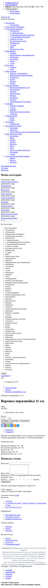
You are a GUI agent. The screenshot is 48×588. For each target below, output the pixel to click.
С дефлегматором (16, 33)
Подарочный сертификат (14, 27)
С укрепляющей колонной (20, 37)
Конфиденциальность (13, 519)
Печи (12, 148)
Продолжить (6, 482)
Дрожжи (13, 53)
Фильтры (13, 162)
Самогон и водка (16, 39)
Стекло (12, 108)
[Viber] (5, 425)
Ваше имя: (5, 463)
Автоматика (10, 23)
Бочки (12, 118)
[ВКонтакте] (11, 425)
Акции (8, 538)
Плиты (12, 79)
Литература (14, 77)
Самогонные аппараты (14, 29)
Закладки (8, 531)
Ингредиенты (15, 94)
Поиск (4, 373)
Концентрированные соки (20, 87)
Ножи (12, 146)
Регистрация (14, 11)
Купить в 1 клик (7, 423)
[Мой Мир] (18, 425)
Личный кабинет (11, 9)
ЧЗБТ (12, 47)
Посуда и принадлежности (20, 150)
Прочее (12, 83)
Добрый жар (14, 43)
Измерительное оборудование (21, 75)
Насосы (13, 160)
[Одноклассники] (14, 425)
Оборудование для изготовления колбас (25, 132)
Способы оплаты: (7, 495)
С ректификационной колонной (22, 35)
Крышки (13, 110)
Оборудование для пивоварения (22, 55)
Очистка (13, 100)
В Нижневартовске (12, 544)
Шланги (13, 81)
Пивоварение (10, 51)
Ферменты (14, 98)
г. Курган (8, 501)
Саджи (12, 154)
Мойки (12, 158)
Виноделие (9, 65)
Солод (12, 63)
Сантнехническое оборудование (17, 156)
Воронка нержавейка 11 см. (15, 392)
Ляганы (13, 142)
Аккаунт (8, 526)
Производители (11, 540)
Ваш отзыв (5, 473)
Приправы (14, 128)
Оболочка (13, 130)
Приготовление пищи (13, 134)
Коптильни (14, 136)
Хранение (9, 104)
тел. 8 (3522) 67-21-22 (13, 507)
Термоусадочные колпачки (20, 112)
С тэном (13, 45)
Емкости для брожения (18, 73)
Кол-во (3, 416)
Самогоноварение (12, 85)
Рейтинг (4, 479)
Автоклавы (9, 122)
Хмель (12, 61)
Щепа (12, 138)
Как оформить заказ (12, 515)
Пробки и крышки (17, 106)
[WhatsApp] (8, 425)
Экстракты (14, 59)
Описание (9, 430)
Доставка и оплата (12, 517)
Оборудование (10, 71)
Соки (12, 69)
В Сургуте (9, 542)
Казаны (13, 140)
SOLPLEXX (14, 31)
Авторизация (15, 13)
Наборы (13, 96)
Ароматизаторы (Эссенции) (20, 102)
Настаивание (15, 89)
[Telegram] (2, 425)
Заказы (8, 529)
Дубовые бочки (11, 116)
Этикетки (13, 114)
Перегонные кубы (17, 49)
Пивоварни (14, 57)
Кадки (12, 120)
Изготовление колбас (13, 126)
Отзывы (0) (9, 432)
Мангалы (13, 144)
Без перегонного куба (18, 41)
